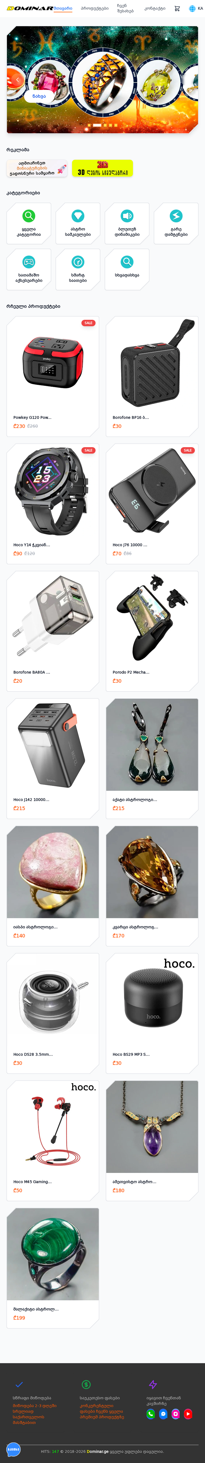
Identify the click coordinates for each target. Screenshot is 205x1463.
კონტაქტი (154, 8)
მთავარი (63, 8)
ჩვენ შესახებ (125, 8)
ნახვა (39, 96)
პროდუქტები (95, 8)
